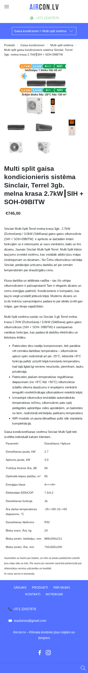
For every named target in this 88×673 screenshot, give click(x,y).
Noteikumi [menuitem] (54, 594)
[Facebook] (40, 652)
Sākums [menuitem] (20, 587)
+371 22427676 (47, 18)
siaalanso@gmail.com (27, 620)
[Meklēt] (83, 668)
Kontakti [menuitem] (32, 594)
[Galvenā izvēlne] (6, 6)
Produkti (9, 45)
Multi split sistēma (61, 45)
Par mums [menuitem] (61, 587)
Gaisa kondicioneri (32, 45)
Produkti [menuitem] (40, 587)
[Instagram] (48, 652)
